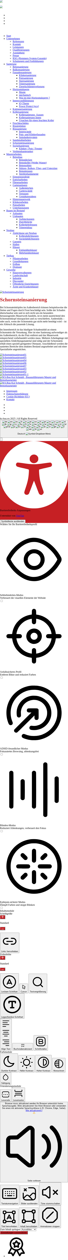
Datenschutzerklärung (17, 393)
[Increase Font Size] (2, 917)
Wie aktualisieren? (34, 1110)
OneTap (20, 515)
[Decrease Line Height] (2, 969)
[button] (1, 439)
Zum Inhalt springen (10, 1229)
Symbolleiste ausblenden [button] (12, 521)
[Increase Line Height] (2, 958)
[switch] (1, 601)
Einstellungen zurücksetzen (14, 1232)
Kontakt (10, 399)
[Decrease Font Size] (2, 928)
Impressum (11, 391)
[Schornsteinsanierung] (12, 292)
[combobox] (34, 429)
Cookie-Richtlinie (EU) (18, 396)
